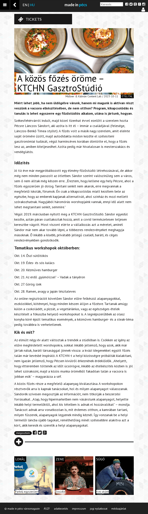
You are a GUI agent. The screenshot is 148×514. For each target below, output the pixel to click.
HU (32, 5)
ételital (127, 96)
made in (76, 4)
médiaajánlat (118, 508)
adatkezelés (61, 508)
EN (25, 5)
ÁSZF (47, 508)
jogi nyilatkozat (98, 508)
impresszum (79, 508)
